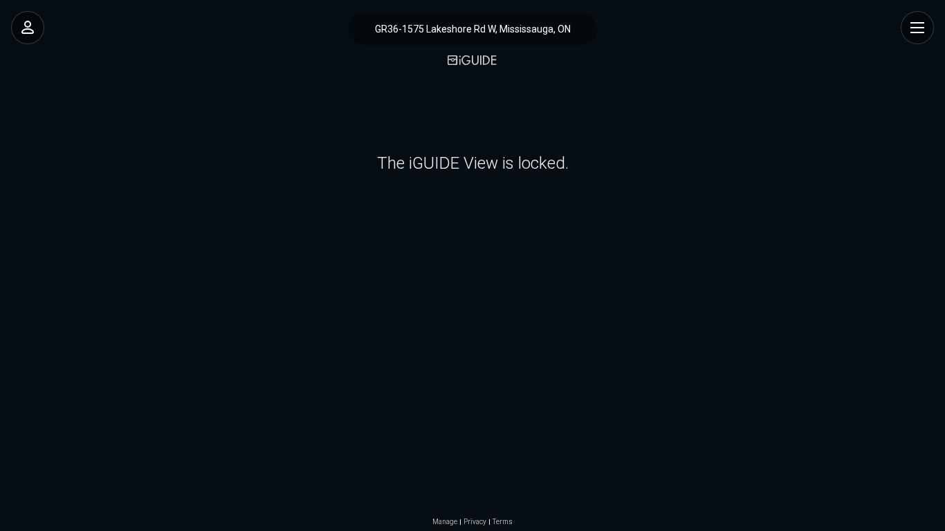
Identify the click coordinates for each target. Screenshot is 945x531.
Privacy (475, 522)
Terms (503, 522)
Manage (444, 522)
